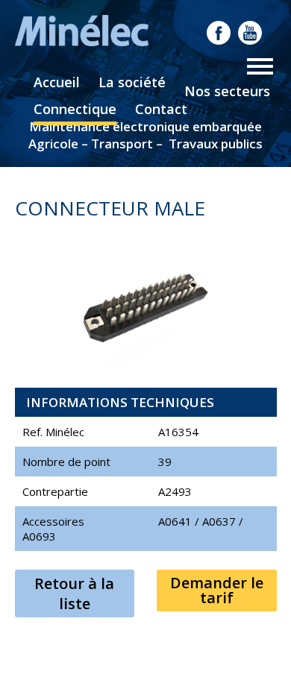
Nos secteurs (227, 91)
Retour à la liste (74, 593)
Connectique (75, 109)
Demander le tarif (216, 590)
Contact (161, 109)
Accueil (57, 82)
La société (132, 82)
